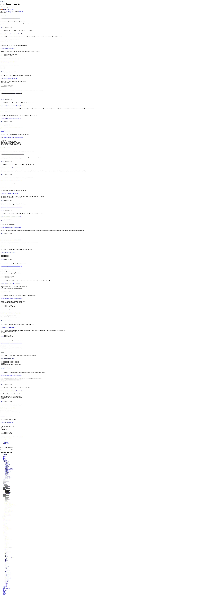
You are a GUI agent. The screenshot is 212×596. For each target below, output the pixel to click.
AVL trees (4, 459)
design (4, 483)
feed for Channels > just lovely (8, 9)
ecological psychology (9, 468)
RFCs (6, 568)
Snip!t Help (6, 442)
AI (3, 457)
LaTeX (6, 554)
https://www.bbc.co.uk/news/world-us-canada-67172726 (10, 18)
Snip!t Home (6, 443)
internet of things (8, 507)
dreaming (6, 467)
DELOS (4, 482)
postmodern (7, 474)
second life (7, 569)
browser (6, 538)
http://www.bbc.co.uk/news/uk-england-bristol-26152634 (11, 239)
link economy (7, 486)
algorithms (4, 458)
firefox (6, 544)
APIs (6, 536)
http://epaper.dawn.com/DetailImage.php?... (8, 327)
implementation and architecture (10, 505)
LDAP (6, 555)
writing (4, 594)
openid (6, 564)
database (6, 541)
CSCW (6, 500)
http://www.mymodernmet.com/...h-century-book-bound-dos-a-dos (12, 167)
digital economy (5, 485)
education (4, 489)
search (4, 531)
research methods (6, 527)
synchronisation (7, 574)
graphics (6, 545)
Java (5, 550)
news (3, 521)
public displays (5, 525)
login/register (2, 1)
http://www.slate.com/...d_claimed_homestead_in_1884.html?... (12, 390)
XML (6, 584)
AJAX (6, 535)
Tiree (3, 589)
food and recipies (6, 495)
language (6, 470)
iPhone (6, 549)
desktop (6, 543)
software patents (7, 573)
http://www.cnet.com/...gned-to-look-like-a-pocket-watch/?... (11, 180)
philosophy (7, 472)
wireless (6, 583)
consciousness (7, 464)
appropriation (7, 499)
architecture (7, 462)
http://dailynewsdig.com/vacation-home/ (8, 48)
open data (6, 562)
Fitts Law (6, 504)
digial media (5, 484)
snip (10, 11)
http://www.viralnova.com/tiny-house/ (7, 358)
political (6, 473)
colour (4, 479)
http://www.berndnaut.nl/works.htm (7, 422)
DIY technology (5, 487)
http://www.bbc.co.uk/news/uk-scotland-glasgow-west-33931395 (12, 137)
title (6, 11)
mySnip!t (4, 439)
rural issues (5, 529)
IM (5, 548)
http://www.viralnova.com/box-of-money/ (8, 252)
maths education (7, 492)
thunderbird (7, 576)
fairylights (4, 494)
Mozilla (6, 559)
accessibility (5, 456)
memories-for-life (8, 471)
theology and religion (6, 588)
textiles (4, 587)
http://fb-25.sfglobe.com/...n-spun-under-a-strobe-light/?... (11, 118)
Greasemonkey (7, 546)
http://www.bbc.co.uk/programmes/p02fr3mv (8, 61)
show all (4, 454)
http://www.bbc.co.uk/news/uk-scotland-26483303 (9, 193)
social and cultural (8, 477)
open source (7, 563)
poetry (4, 524)
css (5, 540)
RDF (6, 567)
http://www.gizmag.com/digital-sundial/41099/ (9, 78)
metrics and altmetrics (8, 528)
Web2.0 (6, 581)
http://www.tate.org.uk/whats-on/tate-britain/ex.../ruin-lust (11, 227)
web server (7, 579)
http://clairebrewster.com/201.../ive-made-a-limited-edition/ (11, 312)
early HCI (6, 501)
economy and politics (6, 488)
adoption (6, 498)
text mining (5, 586)
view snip (2, 27)
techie (4, 534)
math (3, 520)
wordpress (4, 593)
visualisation (5, 590)
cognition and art (6, 461)
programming (7, 566)
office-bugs (7, 561)
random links (5, 526)
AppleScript (7, 537)
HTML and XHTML (8, 547)
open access (5, 522)
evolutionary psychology (9, 469)
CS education (7, 490)
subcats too (21, 11)
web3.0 (6, 582)
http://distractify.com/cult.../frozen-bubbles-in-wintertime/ (10, 283)
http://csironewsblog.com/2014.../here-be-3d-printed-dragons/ (11, 266)
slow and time (7, 476)
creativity (6, 465)
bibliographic (5, 460)
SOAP (6, 571)
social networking (8, 572)
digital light (7, 466)
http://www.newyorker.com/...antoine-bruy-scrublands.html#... (11, 207)
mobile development (8, 558)
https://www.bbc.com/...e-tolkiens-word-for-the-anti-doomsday (11, 33)
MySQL (6, 560)
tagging (6, 575)
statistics (4, 532)
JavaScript (6, 552)
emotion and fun (8, 503)
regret (6, 475)
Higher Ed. (7, 491)
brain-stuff (6, 463)
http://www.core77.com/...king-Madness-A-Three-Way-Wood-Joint (12, 105)
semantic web (7, 570)
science (4, 530)
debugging (7, 542)
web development (8, 578)
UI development (7, 577)
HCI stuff (4, 496)
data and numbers (6, 481)
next (10, 12)
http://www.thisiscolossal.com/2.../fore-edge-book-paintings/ (11, 375)
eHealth (6, 502)
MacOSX (6, 556)
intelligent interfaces (8, 506)
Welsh (4, 592)
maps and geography (6, 519)
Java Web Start (7, 551)
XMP (6, 585)
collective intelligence (8, 539)
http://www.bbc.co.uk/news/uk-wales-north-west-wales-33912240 (12, 154)
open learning (7, 493)
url (8, 11)
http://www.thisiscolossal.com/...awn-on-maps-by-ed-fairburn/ (11, 298)
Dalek (4, 480)
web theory (7, 580)
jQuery (6, 553)
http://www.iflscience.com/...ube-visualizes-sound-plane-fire (11, 216)
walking (4, 591)
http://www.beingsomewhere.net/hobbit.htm (8, 407)
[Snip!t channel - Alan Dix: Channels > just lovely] (2, 9)
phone (6, 565)
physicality (4, 523)
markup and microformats (9, 557)
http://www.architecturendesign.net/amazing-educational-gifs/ (11, 93)
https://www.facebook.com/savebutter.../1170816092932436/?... (12, 127)
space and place (7, 478)
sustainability (5, 533)
